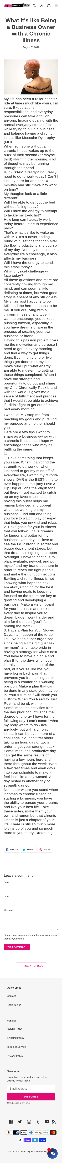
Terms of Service (16, 1046)
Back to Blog (34, 965)
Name (7, 882)
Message (8, 910)
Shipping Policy (15, 1037)
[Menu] (56, 5)
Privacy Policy (15, 1055)
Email (6, 896)
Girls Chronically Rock (25, 1151)
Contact (11, 995)
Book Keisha (14, 1004)
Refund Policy (15, 1028)
